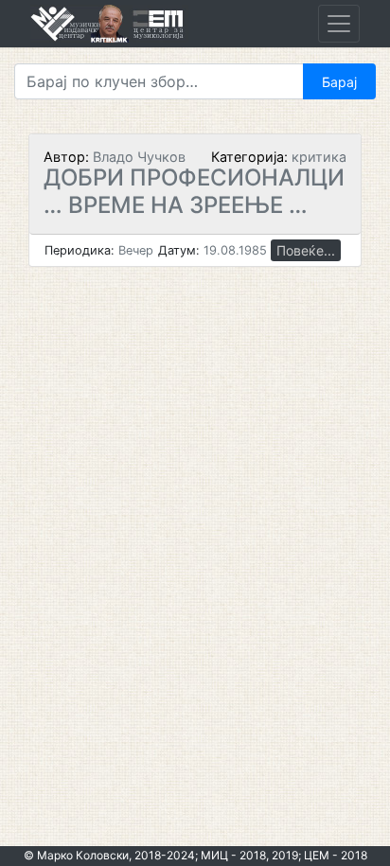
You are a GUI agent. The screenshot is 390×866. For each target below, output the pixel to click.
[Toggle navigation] (339, 24)
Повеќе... (305, 250)
